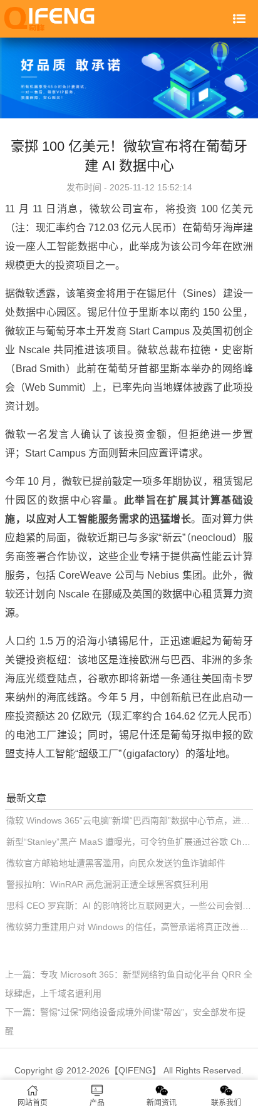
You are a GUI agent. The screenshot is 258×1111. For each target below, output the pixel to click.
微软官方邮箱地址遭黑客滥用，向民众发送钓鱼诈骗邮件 (115, 863)
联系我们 (226, 1102)
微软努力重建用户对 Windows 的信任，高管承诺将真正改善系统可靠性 (129, 927)
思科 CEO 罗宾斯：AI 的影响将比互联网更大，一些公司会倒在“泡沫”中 (129, 906)
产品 (97, 1102)
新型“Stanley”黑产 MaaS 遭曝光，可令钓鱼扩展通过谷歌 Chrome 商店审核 (129, 842)
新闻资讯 (162, 1102)
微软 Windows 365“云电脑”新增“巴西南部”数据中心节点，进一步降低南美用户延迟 (129, 820)
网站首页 (33, 1102)
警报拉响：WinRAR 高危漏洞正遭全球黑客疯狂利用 (107, 884)
